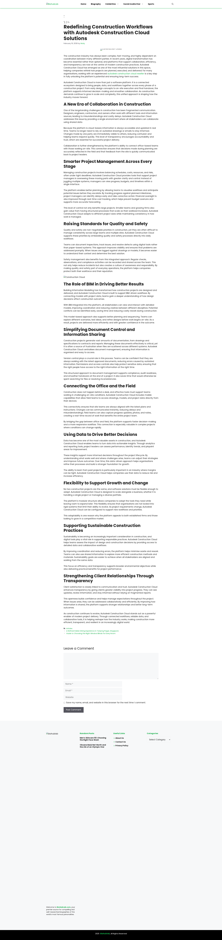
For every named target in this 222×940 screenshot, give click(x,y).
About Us (119, 738)
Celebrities (110, 4)
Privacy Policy (121, 745)
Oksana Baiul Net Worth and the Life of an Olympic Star (93, 746)
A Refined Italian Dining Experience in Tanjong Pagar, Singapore (92, 631)
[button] (172, 4)
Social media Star (131, 4)
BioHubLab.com (64, 907)
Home (83, 4)
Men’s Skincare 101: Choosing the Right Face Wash (93, 739)
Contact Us (120, 742)
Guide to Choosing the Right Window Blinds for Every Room (91, 633)
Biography (96, 4)
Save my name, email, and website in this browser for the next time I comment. (106, 702)
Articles (69, 628)
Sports (151, 4)
